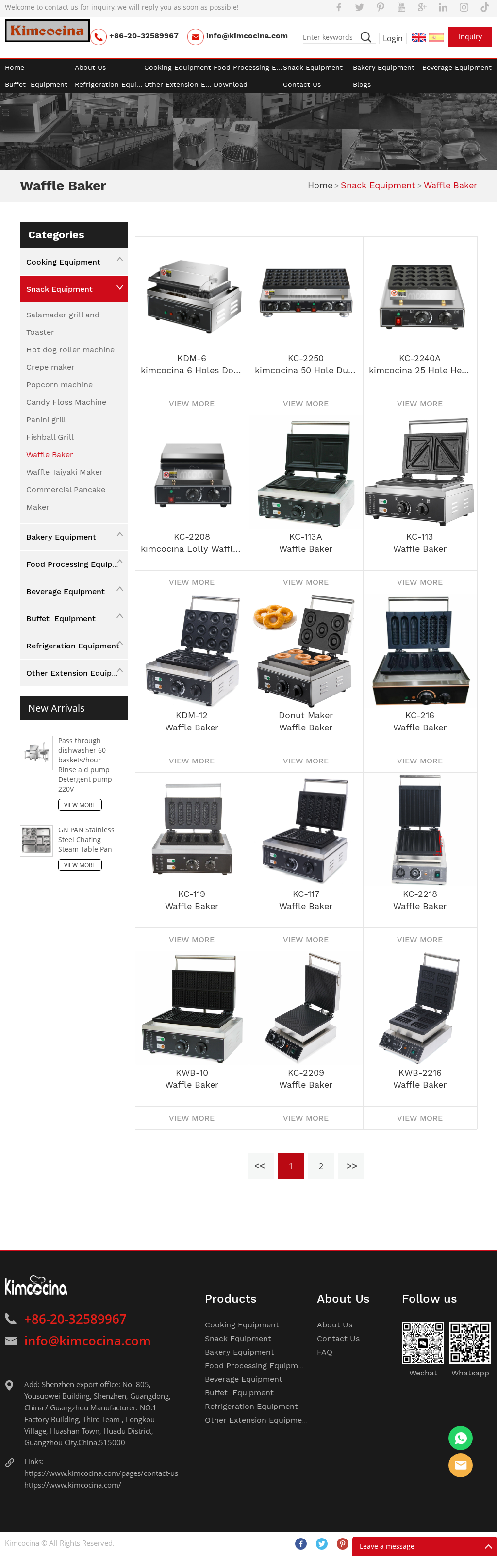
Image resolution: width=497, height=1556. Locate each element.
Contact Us (302, 84)
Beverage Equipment (457, 67)
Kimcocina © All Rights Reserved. (60, 1543)
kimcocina (460, 1438)
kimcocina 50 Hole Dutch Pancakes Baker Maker (309, 370)
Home (14, 67)
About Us (90, 67)
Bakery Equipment (383, 67)
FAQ (324, 1352)
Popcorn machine (59, 384)
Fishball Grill (50, 437)
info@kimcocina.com (247, 35)
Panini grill (46, 419)
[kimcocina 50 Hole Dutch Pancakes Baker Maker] (306, 293)
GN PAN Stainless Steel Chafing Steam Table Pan (86, 839)
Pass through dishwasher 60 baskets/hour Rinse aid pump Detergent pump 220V (85, 765)
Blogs (362, 84)
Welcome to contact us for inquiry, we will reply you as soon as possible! (122, 7)
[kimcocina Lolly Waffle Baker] (192, 472)
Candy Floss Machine (66, 402)
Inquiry (470, 36)
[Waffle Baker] (306, 472)
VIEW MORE (192, 403)
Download (231, 84)
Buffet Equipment (36, 84)
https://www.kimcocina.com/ (72, 1485)
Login (393, 38)
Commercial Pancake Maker (65, 498)
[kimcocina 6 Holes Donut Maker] (192, 293)
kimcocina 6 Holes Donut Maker (195, 370)
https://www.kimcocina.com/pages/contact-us (101, 1473)
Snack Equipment (313, 67)
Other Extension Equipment (179, 84)
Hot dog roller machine (70, 349)
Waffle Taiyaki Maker (64, 472)
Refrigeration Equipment (109, 84)
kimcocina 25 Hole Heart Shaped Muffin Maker (423, 370)
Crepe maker (50, 367)
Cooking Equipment (177, 67)
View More (80, 805)
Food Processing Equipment (248, 67)
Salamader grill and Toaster (62, 323)
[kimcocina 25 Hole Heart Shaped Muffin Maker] (420, 293)
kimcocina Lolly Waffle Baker (195, 549)
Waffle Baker (450, 185)
